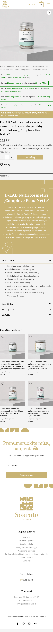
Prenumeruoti (26, 475)
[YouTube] (35, 623)
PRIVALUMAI (8, 260)
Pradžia (2, 66)
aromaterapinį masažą (15, 105)
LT (32, 4)
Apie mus (26, 537)
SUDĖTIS (6, 314)
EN (29, 4)
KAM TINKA (7, 304)
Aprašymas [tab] (4, 175)
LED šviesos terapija (17, 78)
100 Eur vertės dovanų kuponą (17, 75)
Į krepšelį (30, 157)
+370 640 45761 (26, 600)
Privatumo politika (26, 540)
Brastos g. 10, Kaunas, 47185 (26, 597)
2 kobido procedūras (14, 83)
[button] (49, 12)
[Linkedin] (29, 623)
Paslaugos (10, 66)
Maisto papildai (21, 66)
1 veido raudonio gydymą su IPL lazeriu (20, 88)
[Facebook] (18, 623)
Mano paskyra (27, 557)
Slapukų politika (26, 544)
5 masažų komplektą (14, 97)
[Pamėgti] (3, 336)
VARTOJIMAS (8, 309)
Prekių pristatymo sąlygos (26, 547)
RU (35, 4)
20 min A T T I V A (41, 83)
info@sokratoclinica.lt (26, 604)
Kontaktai (27, 560)
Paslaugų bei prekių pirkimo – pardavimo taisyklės (26, 554)
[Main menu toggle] (48, 4)
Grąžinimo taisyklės (26, 551)
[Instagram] (23, 623)
